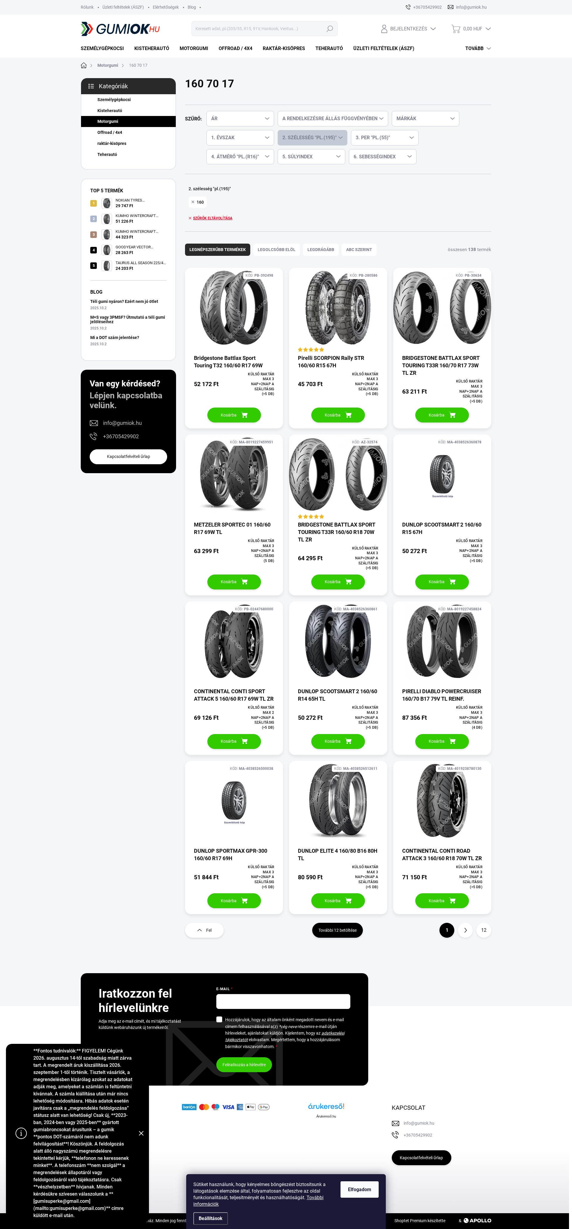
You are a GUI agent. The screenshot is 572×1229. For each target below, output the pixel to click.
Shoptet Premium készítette (419, 1220)
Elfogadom (359, 1189)
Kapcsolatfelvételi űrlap (128, 456)
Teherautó (107, 154)
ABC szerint (359, 249)
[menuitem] (104, 49)
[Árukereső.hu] (326, 1108)
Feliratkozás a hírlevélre (244, 1064)
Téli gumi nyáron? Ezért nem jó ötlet (124, 301)
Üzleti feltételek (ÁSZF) (123, 7)
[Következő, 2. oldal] (465, 930)
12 (483, 930)
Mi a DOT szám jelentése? (114, 337)
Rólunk (87, 7)
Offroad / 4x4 (109, 132)
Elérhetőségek (166, 7)
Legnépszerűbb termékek (217, 249)
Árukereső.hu (326, 1116)
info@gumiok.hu (122, 423)
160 (200, 202)
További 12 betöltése (337, 930)
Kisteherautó (109, 110)
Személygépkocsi (114, 99)
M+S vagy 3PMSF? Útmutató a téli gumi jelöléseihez (127, 319)
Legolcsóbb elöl (277, 249)
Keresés (329, 28)
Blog (192, 7)
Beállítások (211, 1218)
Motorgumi (107, 121)
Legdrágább (320, 249)
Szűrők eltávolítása (212, 218)
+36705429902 (121, 436)
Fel (209, 930)
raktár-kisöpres (111, 143)
